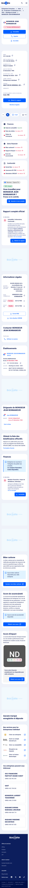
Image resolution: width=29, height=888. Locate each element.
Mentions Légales (19, 884)
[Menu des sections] (3, 114)
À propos (4, 882)
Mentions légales (14, 105)
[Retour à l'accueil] (14, 837)
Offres (3, 847)
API (2, 854)
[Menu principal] (26, 3)
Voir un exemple (17, 236)
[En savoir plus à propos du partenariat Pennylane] (25, 756)
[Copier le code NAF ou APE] (19, 74)
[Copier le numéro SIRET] (16, 60)
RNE (8, 95)
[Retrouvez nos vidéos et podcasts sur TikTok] (24, 877)
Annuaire (4, 852)
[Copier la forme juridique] (18, 79)
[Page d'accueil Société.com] (5, 3)
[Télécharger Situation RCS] (24, 306)
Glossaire (4, 865)
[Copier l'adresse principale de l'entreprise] (24, 84)
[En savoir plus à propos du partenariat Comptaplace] (25, 745)
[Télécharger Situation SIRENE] (24, 300)
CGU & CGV (10, 882)
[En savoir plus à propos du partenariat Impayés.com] (25, 750)
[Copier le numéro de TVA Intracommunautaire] (14, 65)
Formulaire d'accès (8, 448)
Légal (16, 114)
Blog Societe (5, 874)
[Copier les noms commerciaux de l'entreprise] (24, 295)
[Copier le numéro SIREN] (12, 55)
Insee (4, 95)
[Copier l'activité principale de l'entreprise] (24, 287)
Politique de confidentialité (7, 884)
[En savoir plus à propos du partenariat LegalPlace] (25, 735)
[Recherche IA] (7, 114)
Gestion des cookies (19, 882)
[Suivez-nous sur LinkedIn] (11, 877)
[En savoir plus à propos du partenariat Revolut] (25, 740)
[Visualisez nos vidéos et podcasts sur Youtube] (20, 877)
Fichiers (3, 849)
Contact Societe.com (7, 863)
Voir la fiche (7, 424)
